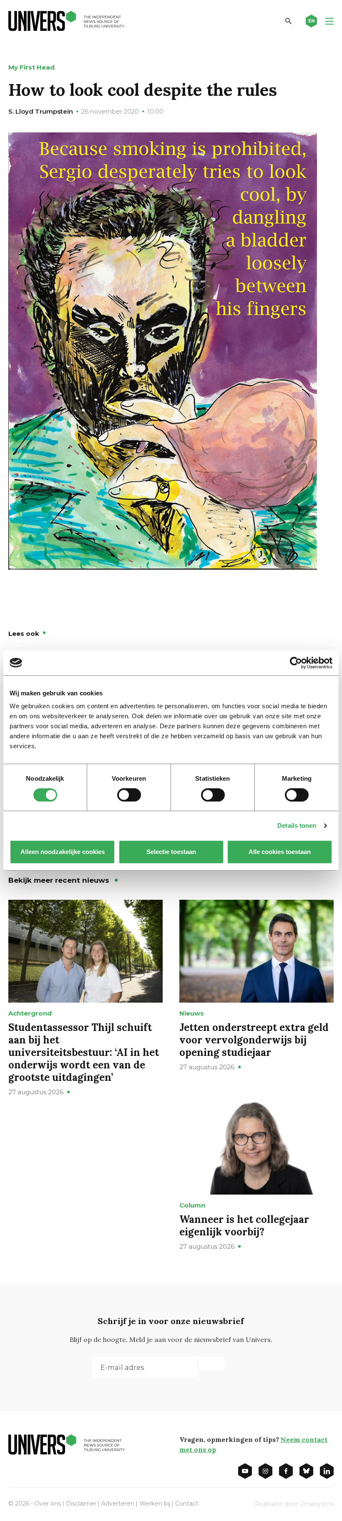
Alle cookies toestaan (280, 851)
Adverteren (117, 1503)
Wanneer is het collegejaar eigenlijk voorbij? (244, 1225)
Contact (187, 1503)
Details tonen (296, 825)
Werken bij (154, 1503)
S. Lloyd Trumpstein (40, 111)
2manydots (317, 1504)
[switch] (129, 795)
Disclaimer (81, 1503)
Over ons (48, 1503)
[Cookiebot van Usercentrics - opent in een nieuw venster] (295, 663)
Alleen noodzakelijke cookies (62, 851)
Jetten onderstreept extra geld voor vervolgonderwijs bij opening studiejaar (254, 1040)
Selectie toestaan (171, 851)
